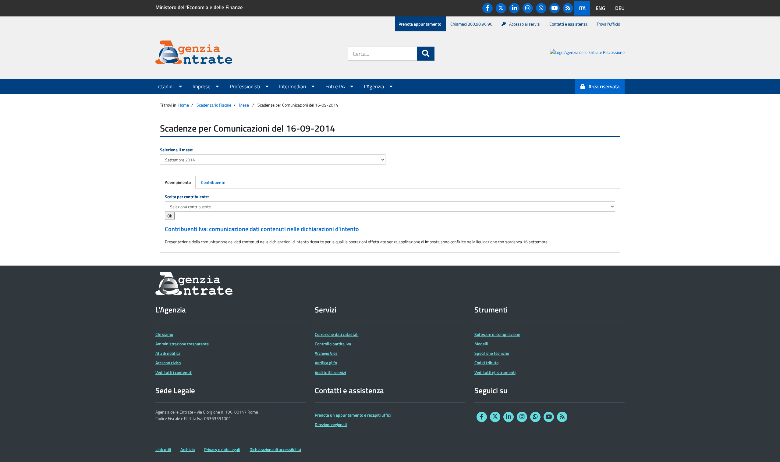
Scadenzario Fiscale (214, 105)
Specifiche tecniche (491, 353)
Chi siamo (164, 334)
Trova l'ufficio (608, 24)
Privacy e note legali (222, 449)
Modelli (481, 343)
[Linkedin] (514, 8)
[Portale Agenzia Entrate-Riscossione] (587, 53)
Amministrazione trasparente (182, 343)
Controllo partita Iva (333, 343)
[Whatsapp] (541, 8)
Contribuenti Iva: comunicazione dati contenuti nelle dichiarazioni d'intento (262, 229)
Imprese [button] (202, 86)
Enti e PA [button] (335, 86)
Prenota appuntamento (420, 24)
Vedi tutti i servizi (330, 372)
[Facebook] (487, 8)
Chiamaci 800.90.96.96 (471, 24)
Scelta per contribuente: (187, 196)
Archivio (187, 449)
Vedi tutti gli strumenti (495, 372)
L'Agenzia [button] (374, 86)
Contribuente (213, 182)
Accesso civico (168, 362)
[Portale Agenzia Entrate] (193, 53)
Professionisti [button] (245, 86)
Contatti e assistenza (568, 24)
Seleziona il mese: (176, 149)
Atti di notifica (167, 353)
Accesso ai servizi (524, 24)
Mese (244, 105)
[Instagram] (528, 8)
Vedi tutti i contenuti (173, 372)
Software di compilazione (497, 334)
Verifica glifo (326, 362)
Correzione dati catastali (336, 334)
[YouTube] (554, 8)
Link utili (163, 449)
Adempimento (178, 182)
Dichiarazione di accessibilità (275, 449)
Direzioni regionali (331, 424)
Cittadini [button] (165, 86)
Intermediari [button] (293, 86)
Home (183, 105)
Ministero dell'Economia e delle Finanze (199, 7)
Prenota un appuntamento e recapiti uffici (353, 415)
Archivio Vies (326, 353)
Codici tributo (486, 362)
